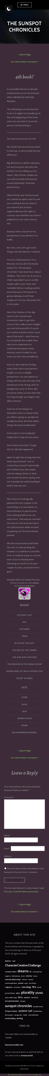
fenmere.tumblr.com (14, 1045)
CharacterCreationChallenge (23, 965)
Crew (24, 636)
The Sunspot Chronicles (24, 26)
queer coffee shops (11, 997)
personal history (10, 993)
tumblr (25, 1015)
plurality (27, 992)
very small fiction (33, 1015)
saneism (27, 997)
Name (7, 835)
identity (29, 976)
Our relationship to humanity (24, 61)
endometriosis (37, 972)
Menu (25, 5)
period (39, 987)
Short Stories (24, 678)
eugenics (8, 976)
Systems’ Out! (24, 615)
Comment (9, 797)
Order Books (24, 718)
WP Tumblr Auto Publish (15, 1075)
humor (23, 976)
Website (7, 856)
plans (18, 993)
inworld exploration (11, 983)
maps (26, 983)
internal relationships (13, 979)
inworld (30, 979)
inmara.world (27, 1055)
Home (24, 697)
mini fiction (17, 987)
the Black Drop (37, 1011)
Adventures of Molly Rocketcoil (24, 671)
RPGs (20, 997)
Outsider (24, 629)
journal (20, 983)
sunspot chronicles (18, 1006)
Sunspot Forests (38, 1006)
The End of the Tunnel (24, 650)
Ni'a (34, 987)
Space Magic (25, 54)
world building (10, 1018)
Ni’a (24, 622)
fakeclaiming (16, 976)
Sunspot (22, 1001)
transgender (18, 1015)
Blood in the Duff (25, 643)
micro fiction (32, 983)
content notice (10, 972)
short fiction (34, 997)
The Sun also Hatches (24, 657)
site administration (12, 1001)
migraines (8, 987)
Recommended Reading (24, 732)
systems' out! (25, 1010)
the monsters (9, 1015)
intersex (24, 979)
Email (7, 848)
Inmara (35, 976)
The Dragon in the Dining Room (24, 664)
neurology (26, 987)
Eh (31, 972)
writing (20, 1018)
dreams (23, 971)
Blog (24, 704)
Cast (24, 711)
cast (13, 961)
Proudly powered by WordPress (17, 1066)
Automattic (24, 1069)
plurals (39, 992)
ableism (8, 961)
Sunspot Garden (11, 1011)
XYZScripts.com (36, 1075)
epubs (24, 725)
